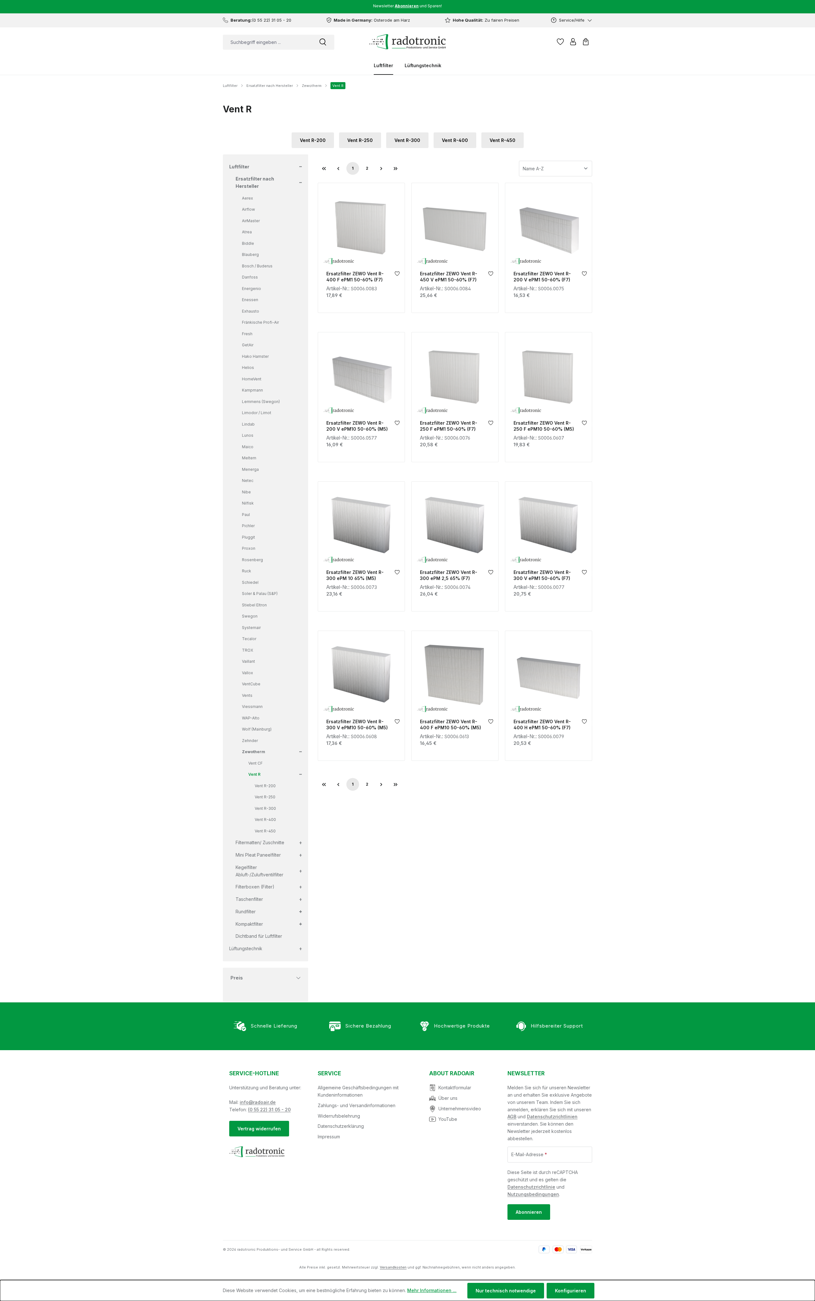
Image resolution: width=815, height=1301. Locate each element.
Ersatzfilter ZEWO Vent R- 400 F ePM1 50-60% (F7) (355, 276)
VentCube (251, 684)
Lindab (248, 424)
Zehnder (250, 740)
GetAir (247, 345)
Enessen (250, 299)
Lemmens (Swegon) (261, 401)
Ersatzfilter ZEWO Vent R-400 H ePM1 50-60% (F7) (542, 724)
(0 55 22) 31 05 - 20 (269, 1109)
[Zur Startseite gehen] (407, 42)
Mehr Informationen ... (432, 1290)
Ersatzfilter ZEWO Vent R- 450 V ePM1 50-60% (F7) (448, 276)
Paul (246, 514)
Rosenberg (252, 559)
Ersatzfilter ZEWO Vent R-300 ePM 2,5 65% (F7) (448, 575)
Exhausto (250, 311)
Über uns (447, 1098)
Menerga (250, 469)
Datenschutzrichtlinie (531, 1187)
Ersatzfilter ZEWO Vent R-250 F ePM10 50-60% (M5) (544, 426)
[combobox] (267, 42)
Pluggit (248, 537)
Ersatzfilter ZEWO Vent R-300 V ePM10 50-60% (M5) (357, 724)
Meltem (249, 458)
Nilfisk (248, 503)
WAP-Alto (250, 718)
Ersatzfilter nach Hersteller (255, 182)
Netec (247, 480)
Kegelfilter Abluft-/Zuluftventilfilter (259, 871)
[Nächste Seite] (381, 168)
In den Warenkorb (361, 260)
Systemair (251, 627)
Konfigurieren (570, 1290)
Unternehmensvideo (459, 1108)
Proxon (248, 548)
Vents (247, 695)
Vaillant (248, 661)
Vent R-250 (360, 140)
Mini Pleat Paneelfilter (258, 855)
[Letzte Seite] (395, 168)
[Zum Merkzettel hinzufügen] (397, 275)
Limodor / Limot (256, 412)
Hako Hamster (255, 356)
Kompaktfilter (249, 924)
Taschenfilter (249, 899)
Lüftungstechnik (245, 948)
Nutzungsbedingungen (533, 1194)
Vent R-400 (455, 140)
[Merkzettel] (560, 41)
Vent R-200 (313, 140)
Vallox (247, 672)
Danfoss (250, 277)
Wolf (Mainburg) (257, 729)
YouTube (447, 1119)
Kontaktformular (454, 1087)
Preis (236, 978)
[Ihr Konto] (573, 41)
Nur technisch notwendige (506, 1290)
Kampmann (252, 390)
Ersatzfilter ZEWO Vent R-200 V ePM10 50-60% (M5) (357, 426)
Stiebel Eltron (254, 605)
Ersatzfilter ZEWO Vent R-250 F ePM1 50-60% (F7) (448, 426)
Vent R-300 (407, 140)
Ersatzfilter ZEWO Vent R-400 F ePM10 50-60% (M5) (450, 724)
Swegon (250, 616)
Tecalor (249, 638)
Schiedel (250, 582)
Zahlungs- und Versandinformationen (356, 1105)
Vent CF (255, 763)
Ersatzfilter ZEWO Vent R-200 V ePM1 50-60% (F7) (542, 276)
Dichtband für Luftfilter (259, 936)
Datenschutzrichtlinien (552, 1116)
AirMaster (251, 220)
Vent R (254, 774)
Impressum (329, 1136)
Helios (248, 367)
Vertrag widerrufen (259, 1128)
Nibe (246, 492)
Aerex (247, 198)
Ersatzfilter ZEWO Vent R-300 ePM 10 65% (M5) (355, 575)
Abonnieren (529, 1212)
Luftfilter (239, 166)
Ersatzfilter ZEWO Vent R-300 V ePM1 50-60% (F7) (542, 575)
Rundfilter (246, 911)
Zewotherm (253, 751)
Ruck (246, 571)
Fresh (247, 333)
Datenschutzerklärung (341, 1126)
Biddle (248, 243)
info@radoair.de (258, 1102)
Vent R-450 (502, 140)
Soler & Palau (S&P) (260, 593)
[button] (300, 167)
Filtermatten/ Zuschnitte (260, 842)
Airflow (248, 209)
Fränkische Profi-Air (260, 322)
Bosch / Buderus (257, 266)
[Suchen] (322, 42)
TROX (247, 650)
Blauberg (250, 254)
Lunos (247, 435)
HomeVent (251, 379)
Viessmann (252, 706)
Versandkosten (393, 1267)
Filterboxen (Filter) (255, 886)
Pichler (248, 525)
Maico (247, 446)
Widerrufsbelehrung (339, 1116)
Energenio (251, 288)
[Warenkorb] (585, 41)
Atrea (247, 232)
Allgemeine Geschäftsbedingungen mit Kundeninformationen (358, 1091)
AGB (511, 1116)
